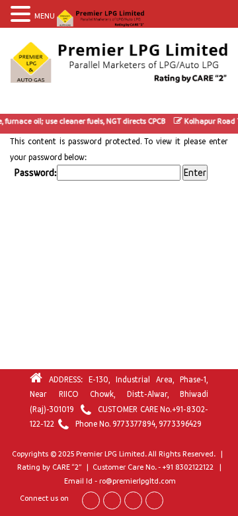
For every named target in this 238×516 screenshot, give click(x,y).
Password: (36, 172)
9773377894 (133, 423)
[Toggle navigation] (22, 101)
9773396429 (180, 423)
